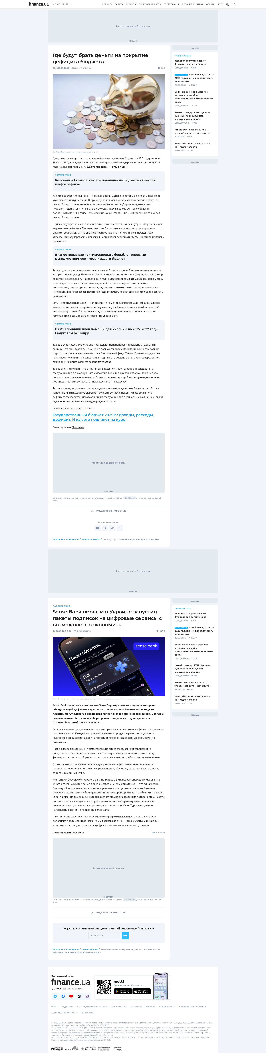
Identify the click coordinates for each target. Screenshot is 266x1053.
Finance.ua (78, 427)
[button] (125, 935)
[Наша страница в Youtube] (71, 996)
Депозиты (188, 4)
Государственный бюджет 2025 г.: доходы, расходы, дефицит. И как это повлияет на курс (103, 417)
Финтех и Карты (82, 631)
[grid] (133, 753)
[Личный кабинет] (228, 4)
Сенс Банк (78, 832)
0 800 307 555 (61, 4)
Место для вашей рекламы (133, 26)
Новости (107, 4)
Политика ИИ (119, 1007)
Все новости (72, 539)
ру (222, 4)
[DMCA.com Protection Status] (57, 1051)
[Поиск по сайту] (234, 4)
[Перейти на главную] (39, 4)
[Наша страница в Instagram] (87, 996)
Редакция (67, 1007)
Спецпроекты (167, 1007)
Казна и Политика (82, 68)
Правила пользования (192, 1007)
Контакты (87, 1013)
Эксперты (136, 1007)
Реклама (151, 1007)
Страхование (171, 4)
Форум (210, 4)
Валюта (119, 4)
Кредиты (131, 4)
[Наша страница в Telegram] (55, 996)
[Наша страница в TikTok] (79, 996)
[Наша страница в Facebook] (63, 996)
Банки (200, 4)
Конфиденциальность (64, 1013)
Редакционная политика (92, 1007)
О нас (54, 1007)
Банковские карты (150, 4)
